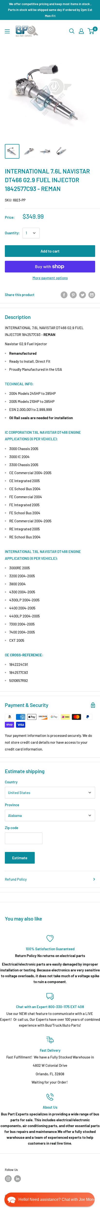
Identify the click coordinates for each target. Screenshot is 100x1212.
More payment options (50, 278)
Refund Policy (16, 879)
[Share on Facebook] (64, 294)
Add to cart (50, 251)
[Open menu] (7, 31)
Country (11, 782)
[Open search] (72, 31)
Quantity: (12, 233)
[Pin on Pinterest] (73, 294)
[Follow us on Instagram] (8, 1178)
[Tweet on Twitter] (82, 294)
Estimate (19, 857)
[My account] (81, 31)
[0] (91, 31)
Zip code (11, 827)
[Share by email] (91, 294)
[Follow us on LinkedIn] (17, 1178)
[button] (49, 1200)
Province (12, 805)
